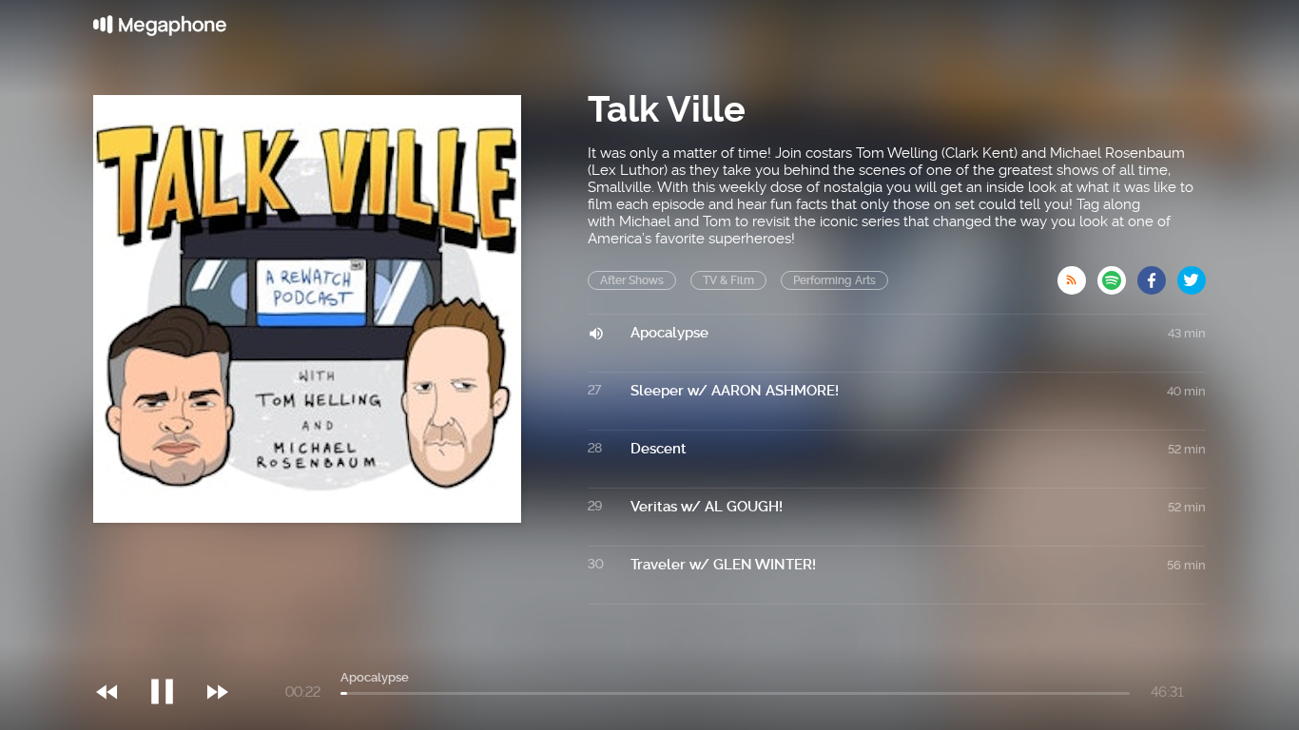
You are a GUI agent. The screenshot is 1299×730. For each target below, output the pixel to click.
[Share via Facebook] (1157, 274)
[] (172, 653)
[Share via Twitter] (1191, 274)
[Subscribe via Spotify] (1117, 274)
